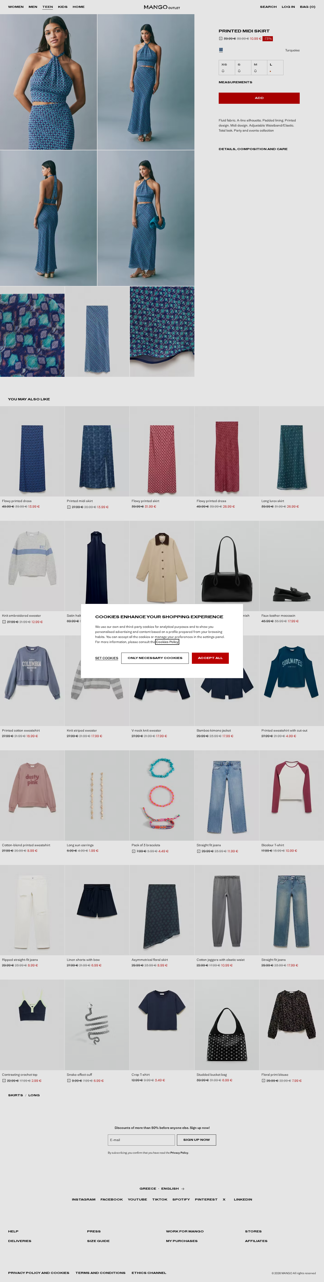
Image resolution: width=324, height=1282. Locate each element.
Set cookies (106, 658)
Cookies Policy (167, 642)
